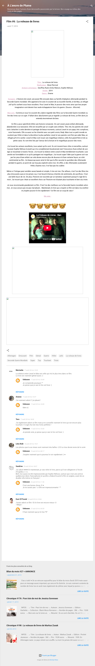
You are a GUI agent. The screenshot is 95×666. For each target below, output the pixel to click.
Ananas (19, 397)
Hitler (54, 356)
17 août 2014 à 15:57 (29, 397)
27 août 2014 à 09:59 (37, 508)
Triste (56, 360)
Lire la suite (83, 591)
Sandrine (19, 466)
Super (32, 360)
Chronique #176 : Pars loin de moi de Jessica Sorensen (32, 598)
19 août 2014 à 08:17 (37, 451)
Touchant (47, 360)
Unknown (26, 380)
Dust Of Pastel (21, 499)
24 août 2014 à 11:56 (37, 482)
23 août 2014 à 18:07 (30, 466)
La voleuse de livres (73, 356)
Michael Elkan (54, 660)
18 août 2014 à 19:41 (31, 444)
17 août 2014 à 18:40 (37, 429)
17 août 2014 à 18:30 (27, 419)
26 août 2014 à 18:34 (34, 499)
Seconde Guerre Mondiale (17, 360)
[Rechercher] (91, 6)
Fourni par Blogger (49, 655)
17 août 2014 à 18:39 (37, 379)
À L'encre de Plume (19, 5)
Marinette (19, 370)
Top (39, 360)
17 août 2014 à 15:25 (31, 370)
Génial (38, 356)
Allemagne (12, 356)
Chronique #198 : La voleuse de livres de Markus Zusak (32, 625)
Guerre (46, 356)
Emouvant (23, 356)
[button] (87, 22)
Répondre (20, 392)
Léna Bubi (19, 444)
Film (31, 356)
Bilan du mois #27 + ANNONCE (20, 571)
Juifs (61, 356)
